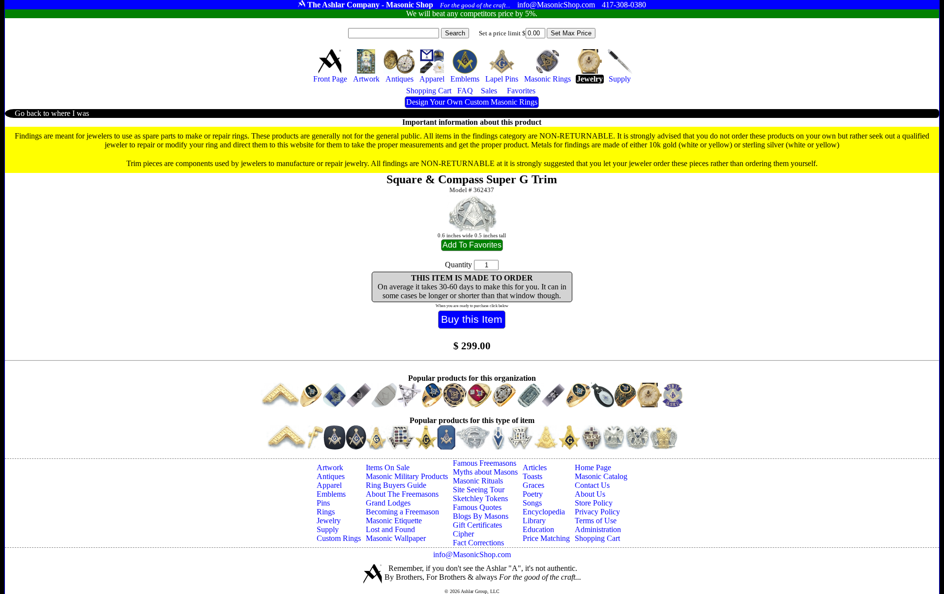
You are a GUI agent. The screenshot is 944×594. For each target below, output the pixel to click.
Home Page (593, 467)
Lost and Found (390, 529)
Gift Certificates (477, 525)
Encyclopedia (544, 512)
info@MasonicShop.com (472, 554)
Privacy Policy (597, 512)
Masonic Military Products (407, 476)
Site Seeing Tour (478, 489)
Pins (323, 503)
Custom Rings (339, 538)
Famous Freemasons (484, 463)
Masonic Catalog (601, 476)
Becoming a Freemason (402, 512)
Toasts (532, 476)
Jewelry (329, 520)
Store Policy (594, 503)
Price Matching (546, 538)
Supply (328, 529)
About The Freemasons (402, 494)
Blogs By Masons (480, 516)
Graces (533, 485)
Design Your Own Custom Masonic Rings (471, 102)
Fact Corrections (478, 542)
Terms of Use (596, 520)
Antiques (331, 476)
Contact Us (592, 485)
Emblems (331, 494)
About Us (590, 494)
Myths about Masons (485, 472)
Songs (532, 503)
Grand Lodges (388, 503)
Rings (326, 512)
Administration (598, 529)
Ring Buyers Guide (396, 485)
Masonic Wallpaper (396, 538)
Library (534, 520)
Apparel (329, 485)
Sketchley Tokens (480, 498)
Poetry (533, 494)
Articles (535, 467)
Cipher (463, 534)
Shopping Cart (597, 538)
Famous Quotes (477, 507)
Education (538, 529)
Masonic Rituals (478, 481)
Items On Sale (388, 467)
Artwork (330, 467)
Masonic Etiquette (394, 520)
